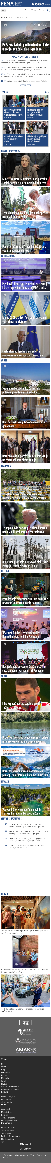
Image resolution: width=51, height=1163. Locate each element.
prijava (47, 4)
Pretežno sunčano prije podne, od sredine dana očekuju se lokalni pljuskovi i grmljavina (25, 832)
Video (33, 10)
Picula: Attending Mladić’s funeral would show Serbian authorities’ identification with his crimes (25, 75)
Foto (27, 10)
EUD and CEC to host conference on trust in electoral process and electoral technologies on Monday (25, 62)
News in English (8, 1096)
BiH (2, 1064)
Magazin (5, 1078)
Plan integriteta (7, 1139)
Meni (3, 10)
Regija (4, 1069)
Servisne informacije (10, 1087)
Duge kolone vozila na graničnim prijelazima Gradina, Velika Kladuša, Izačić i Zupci (23, 839)
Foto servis (6, 1099)
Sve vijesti (25, 85)
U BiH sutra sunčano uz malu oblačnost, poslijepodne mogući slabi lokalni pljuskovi (23, 825)
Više (47, 92)
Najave (4, 1084)
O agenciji (5, 1109)
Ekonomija (5, 1072)
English (42, 10)
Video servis (6, 1102)
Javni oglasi (6, 1133)
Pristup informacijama (10, 1136)
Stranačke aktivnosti (10, 1090)
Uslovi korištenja (8, 1118)
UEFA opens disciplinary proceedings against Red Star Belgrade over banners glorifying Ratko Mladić (24, 68)
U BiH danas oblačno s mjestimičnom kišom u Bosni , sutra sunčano (24, 846)
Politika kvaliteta (8, 1127)
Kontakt (4, 1115)
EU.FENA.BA (25, 1149)
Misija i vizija (6, 1112)
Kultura (4, 1075)
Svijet (3, 1067)
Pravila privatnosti (9, 1121)
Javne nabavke (7, 1130)
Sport (3, 1081)
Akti (3, 1142)
